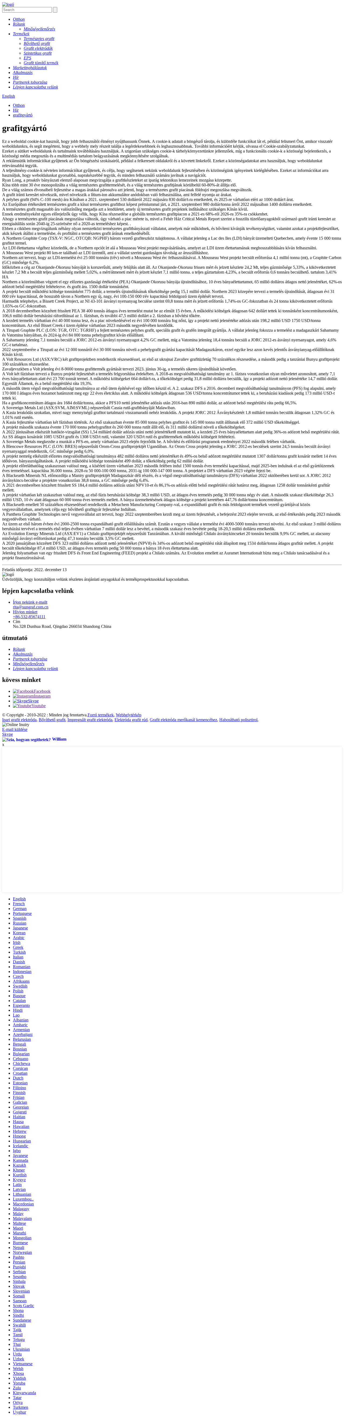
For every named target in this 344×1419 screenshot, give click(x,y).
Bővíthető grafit (52, 719)
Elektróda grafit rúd (131, 719)
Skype (7, 734)
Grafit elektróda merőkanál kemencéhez (183, 719)
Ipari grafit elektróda (19, 719)
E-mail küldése (14, 729)
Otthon (19, 105)
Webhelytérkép (128, 715)
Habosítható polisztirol (238, 719)
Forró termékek (101, 715)
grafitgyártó (23, 115)
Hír (16, 110)
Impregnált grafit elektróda (89, 719)
